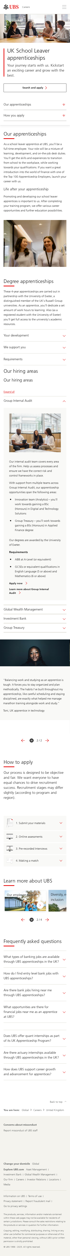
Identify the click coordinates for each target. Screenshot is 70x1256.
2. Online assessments (29, 836)
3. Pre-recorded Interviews (31, 848)
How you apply (14, 115)
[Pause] (31, 740)
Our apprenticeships (17, 104)
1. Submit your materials (30, 823)
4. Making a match (27, 860)
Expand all (9, 391)
